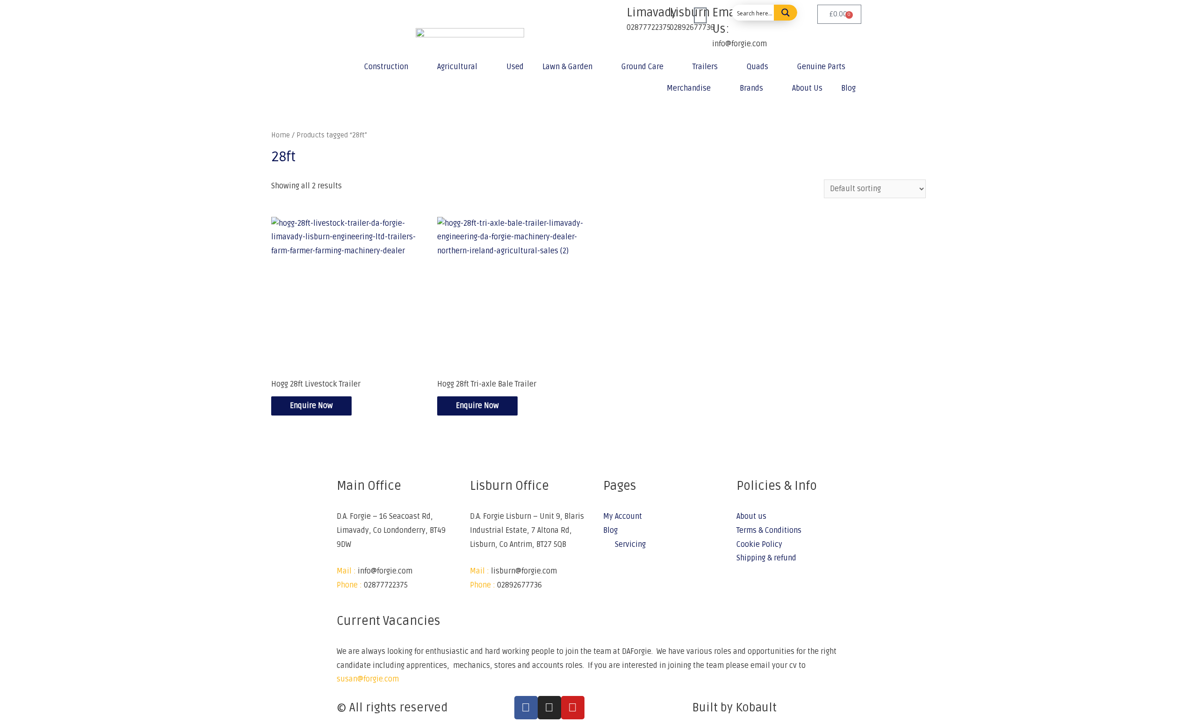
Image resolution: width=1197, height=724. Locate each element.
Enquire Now (311, 405)
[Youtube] (572, 707)
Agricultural (457, 67)
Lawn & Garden (567, 67)
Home (280, 135)
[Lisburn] (658, 16)
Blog (848, 88)
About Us (807, 88)
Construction (386, 67)
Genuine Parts (821, 67)
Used (515, 67)
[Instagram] (549, 707)
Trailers (705, 67)
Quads (757, 67)
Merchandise (689, 88)
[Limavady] (615, 16)
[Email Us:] (700, 16)
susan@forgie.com (368, 679)
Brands (751, 88)
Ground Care (642, 67)
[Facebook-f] (526, 707)
